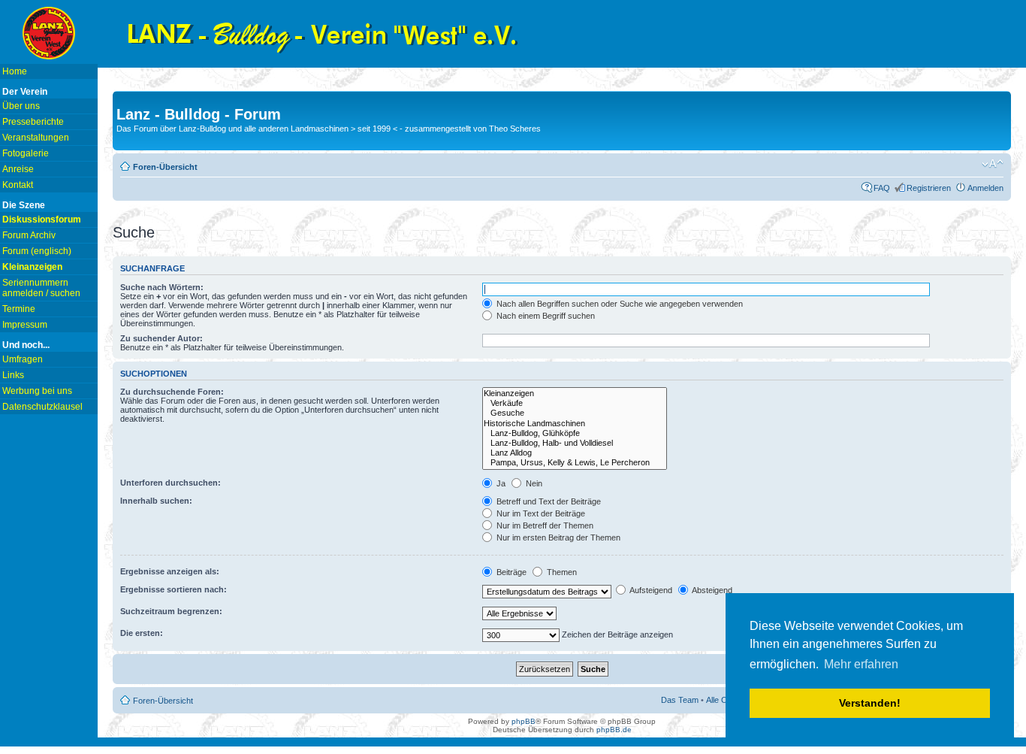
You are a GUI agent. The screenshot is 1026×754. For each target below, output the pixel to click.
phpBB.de (614, 729)
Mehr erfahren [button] (861, 664)
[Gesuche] (574, 413)
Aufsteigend (650, 590)
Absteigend (711, 590)
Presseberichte (33, 122)
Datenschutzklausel (42, 406)
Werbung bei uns (37, 391)
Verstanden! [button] (870, 703)
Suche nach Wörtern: (162, 287)
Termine (18, 309)
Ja (499, 483)
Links (13, 375)
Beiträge (510, 572)
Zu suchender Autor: (161, 338)
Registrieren (929, 187)
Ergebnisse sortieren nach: (173, 589)
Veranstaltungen (35, 137)
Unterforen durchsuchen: (170, 482)
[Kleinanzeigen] (574, 393)
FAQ (882, 187)
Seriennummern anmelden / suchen (41, 287)
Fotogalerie (25, 153)
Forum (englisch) (36, 251)
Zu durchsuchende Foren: (172, 391)
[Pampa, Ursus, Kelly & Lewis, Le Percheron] (574, 463)
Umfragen (22, 359)
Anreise (18, 169)
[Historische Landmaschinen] (574, 423)
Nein (533, 483)
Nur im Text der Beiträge (539, 513)
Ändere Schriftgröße (992, 164)
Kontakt (17, 185)
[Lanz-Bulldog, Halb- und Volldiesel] (574, 443)
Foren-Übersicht (165, 166)
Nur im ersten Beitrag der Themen (557, 537)
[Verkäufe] (574, 403)
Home (14, 71)
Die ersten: (141, 632)
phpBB (523, 721)
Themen (561, 572)
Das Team (680, 699)
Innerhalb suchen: (156, 500)
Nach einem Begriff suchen (544, 315)
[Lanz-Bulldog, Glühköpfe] (574, 433)
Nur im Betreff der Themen (543, 525)
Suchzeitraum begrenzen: (171, 611)
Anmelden (985, 187)
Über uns (21, 106)
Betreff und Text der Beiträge (547, 501)
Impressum (24, 324)
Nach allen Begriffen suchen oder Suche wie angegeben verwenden (618, 303)
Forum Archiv (29, 235)
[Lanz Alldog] (574, 453)
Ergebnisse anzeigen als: (169, 571)
